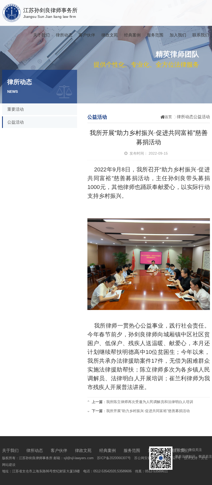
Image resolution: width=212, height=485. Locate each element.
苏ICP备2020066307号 (114, 458)
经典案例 (132, 35)
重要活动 (15, 109)
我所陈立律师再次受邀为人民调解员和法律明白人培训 (149, 402)
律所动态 (64, 35)
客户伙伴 (87, 35)
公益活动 (15, 122)
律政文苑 (109, 35)
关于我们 (41, 35)
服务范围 (155, 35)
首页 (168, 117)
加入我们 (178, 35)
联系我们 (200, 35)
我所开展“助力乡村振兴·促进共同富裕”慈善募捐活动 (148, 411)
